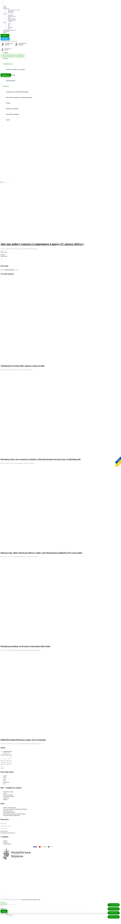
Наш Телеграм (5, 38)
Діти (8, 28)
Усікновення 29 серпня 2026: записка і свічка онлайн (22, 366)
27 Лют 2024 (6, 182)
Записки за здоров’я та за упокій (13, 9)
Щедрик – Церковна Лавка (9, 807)
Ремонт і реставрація (11, 18)
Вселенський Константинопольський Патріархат (14, 813)
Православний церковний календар (9, 30)
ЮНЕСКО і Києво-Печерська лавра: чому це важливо (23, 740)
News (2, 182)
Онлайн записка (113, 912)
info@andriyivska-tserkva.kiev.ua (8, 832)
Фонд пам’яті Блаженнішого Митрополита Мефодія (15, 809)
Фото (9, 24)
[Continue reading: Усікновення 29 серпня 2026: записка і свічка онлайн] (43, 320)
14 (7, 760)
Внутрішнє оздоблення (12, 19)
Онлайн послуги (6, 8)
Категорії (3, 269)
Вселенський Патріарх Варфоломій (11, 815)
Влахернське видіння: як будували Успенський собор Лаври (25, 646)
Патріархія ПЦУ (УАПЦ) (9, 812)
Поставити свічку (113, 908)
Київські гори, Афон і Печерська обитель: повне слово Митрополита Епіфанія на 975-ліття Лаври (41, 553)
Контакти (5, 32)
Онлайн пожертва (113, 904)
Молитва (9, 23)
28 (7, 764)
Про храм (5, 13)
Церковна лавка (113, 916)
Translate (11, 915)
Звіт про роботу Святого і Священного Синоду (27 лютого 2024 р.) (42, 244)
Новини (4, 22)
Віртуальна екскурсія (11, 16)
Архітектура (10, 21)
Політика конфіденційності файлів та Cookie (30, 899)
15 (9, 760)
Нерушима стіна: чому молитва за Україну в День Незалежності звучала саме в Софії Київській (40, 459)
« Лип (2, 767)
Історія (9, 17)
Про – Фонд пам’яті (8, 810)
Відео (9, 26)
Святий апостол (10, 14)
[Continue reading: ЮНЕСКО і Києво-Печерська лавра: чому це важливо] (43, 694)
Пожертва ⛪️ (4, 35)
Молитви (5, 799)
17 (1, 762)
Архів (2, 751)
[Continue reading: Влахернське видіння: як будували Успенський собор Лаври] (43, 600)
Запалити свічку (11, 11)
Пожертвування (11, 12)
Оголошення (10, 27)
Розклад (4, 7)
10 (1, 760)
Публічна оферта (7, 843)
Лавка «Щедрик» (6, 31)
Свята (4, 780)
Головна (4, 6)
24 (1, 764)
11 (3, 760)
